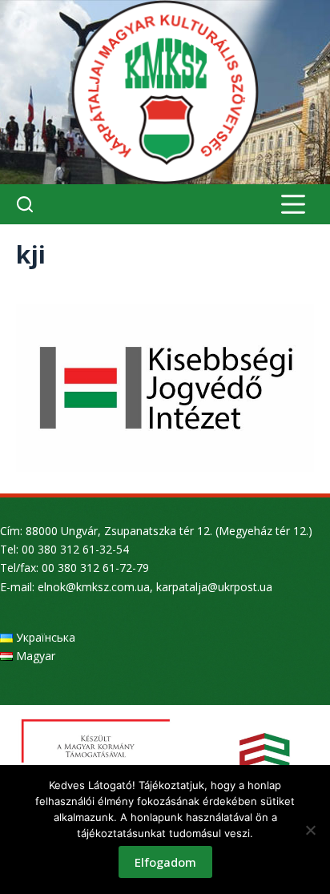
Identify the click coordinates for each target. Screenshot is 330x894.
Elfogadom (165, 862)
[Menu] (293, 204)
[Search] (25, 204)
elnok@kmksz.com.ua (94, 586)
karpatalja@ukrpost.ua (214, 586)
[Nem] (310, 830)
